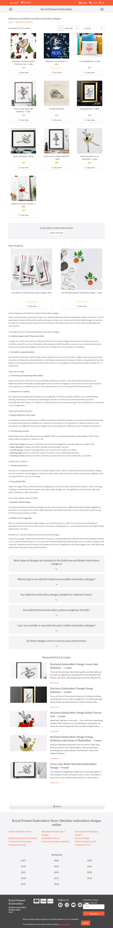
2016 (89, 878)
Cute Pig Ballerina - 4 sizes (89, 61)
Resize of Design (82, 838)
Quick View (23, 47)
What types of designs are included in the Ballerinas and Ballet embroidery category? (56, 562)
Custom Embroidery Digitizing (55, 841)
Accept (85, 923)
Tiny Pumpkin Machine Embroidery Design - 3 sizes (81, 292)
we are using (64, 924)
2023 (56, 866)
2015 (23, 884)
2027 (23, 860)
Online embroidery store (20, 831)
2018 (23, 878)
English (84, 3)
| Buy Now (23, 72)
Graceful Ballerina (56, 109)
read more (54, 683)
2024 (23, 866)
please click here (56, 233)
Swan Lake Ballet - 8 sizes (23, 156)
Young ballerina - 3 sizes (89, 109)
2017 (56, 878)
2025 (89, 860)
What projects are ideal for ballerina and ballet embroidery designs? (56, 579)
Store (11, 22)
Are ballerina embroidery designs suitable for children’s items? (56, 594)
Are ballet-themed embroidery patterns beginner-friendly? (56, 610)
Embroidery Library (51, 838)
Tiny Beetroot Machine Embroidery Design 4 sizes (31, 292)
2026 (56, 860)
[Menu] (10, 9)
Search (58, 806)
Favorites (27, 2)
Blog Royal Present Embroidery (23, 838)
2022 (89, 866)
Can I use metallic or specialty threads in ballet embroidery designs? (56, 625)
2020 (56, 872)
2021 (23, 872)
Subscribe (94, 913)
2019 (89, 872)
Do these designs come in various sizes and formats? (57, 640)
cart (102, 3)
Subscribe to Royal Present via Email (90, 901)
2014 (56, 884)
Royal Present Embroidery (56, 9)
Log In (15, 3)
